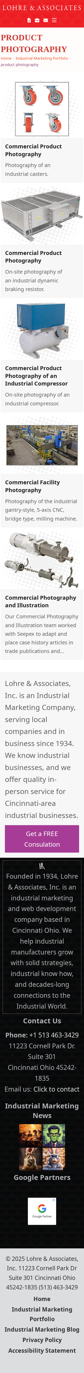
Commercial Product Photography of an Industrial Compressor (36, 375)
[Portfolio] (37, 20)
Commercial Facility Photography (32, 486)
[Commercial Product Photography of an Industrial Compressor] (42, 330)
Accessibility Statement (42, 1350)
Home (42, 1299)
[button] (54, 20)
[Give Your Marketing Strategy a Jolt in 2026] (54, 1134)
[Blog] (29, 20)
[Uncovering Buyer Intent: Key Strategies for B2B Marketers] (30, 1158)
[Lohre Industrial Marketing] (42, 866)
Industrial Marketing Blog (42, 1329)
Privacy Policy (42, 1340)
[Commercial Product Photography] (42, 108)
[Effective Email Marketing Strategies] (54, 1158)
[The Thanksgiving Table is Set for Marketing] (30, 1134)
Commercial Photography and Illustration (40, 601)
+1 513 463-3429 (54, 1035)
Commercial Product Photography (33, 150)
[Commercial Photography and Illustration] (42, 559)
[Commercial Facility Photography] (42, 444)
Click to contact (56, 1089)
